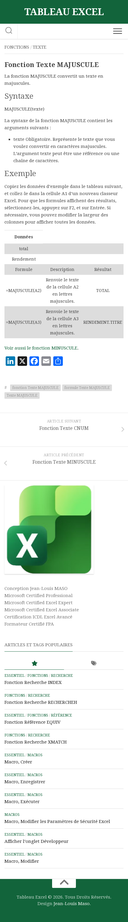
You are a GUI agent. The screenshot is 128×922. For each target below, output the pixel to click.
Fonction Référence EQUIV (32, 722)
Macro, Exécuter (22, 801)
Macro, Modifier (21, 861)
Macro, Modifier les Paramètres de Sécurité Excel (57, 821)
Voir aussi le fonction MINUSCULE (40, 348)
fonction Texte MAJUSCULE (35, 388)
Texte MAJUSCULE (22, 395)
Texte (39, 47)
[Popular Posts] (34, 664)
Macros (35, 755)
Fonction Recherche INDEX (33, 682)
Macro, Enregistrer (24, 781)
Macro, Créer (18, 762)
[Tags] (94, 664)
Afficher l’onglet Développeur (36, 841)
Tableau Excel (64, 11)
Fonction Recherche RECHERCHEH (40, 702)
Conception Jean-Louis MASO (36, 588)
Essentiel (14, 676)
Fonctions (16, 47)
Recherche (62, 676)
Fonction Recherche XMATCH (35, 742)
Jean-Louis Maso (72, 903)
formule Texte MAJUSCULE (87, 388)
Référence (61, 715)
